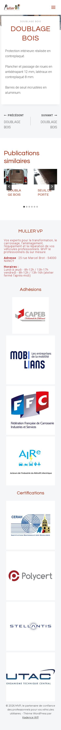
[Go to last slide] (9, 186)
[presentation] (15, 177)
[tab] (24, 207)
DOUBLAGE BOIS (30, 21)
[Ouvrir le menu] (53, 7)
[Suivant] (51, 186)
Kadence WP (30, 717)
